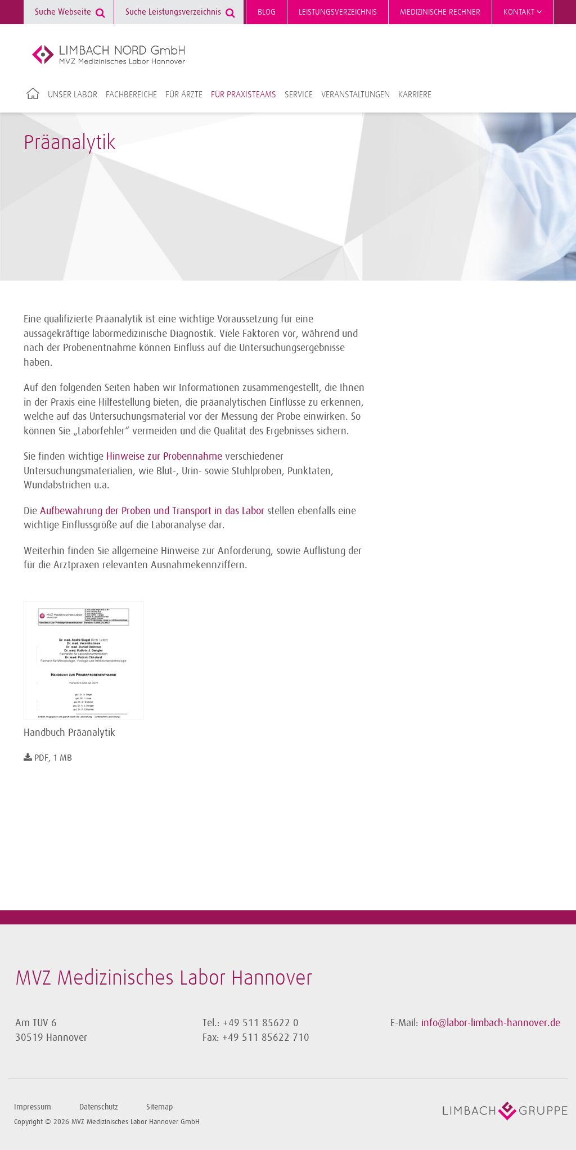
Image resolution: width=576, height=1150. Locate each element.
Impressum (32, 1107)
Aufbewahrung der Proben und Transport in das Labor (152, 510)
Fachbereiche (131, 94)
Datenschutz (98, 1107)
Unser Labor (72, 94)
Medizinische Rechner (440, 12)
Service (299, 94)
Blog (267, 12)
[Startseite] (108, 54)
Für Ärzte (183, 94)
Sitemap (159, 1107)
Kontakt (520, 12)
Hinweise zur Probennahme (165, 456)
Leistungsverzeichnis (338, 12)
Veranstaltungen (355, 94)
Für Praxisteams (243, 94)
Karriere (414, 94)
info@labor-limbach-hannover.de (490, 1022)
